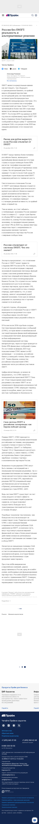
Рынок (4, 614)
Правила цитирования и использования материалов (18, 797)
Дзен (14, 69)
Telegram (24, 69)
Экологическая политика (9, 807)
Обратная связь (8, 733)
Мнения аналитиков (15, 614)
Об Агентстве (7, 731)
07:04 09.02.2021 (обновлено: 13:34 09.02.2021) (17, 25)
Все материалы (12, 81)
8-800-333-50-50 (8, 747)
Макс (6, 69)
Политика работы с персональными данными (16, 800)
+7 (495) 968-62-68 (29, 741)
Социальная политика (8, 805)
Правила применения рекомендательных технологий (18, 802)
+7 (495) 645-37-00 (9, 740)
